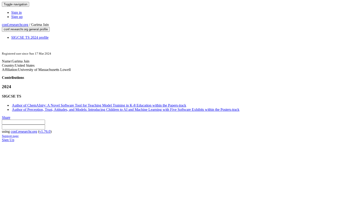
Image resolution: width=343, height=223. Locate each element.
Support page (10, 136)
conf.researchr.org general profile (26, 29)
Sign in (16, 12)
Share (6, 117)
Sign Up (8, 140)
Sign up (17, 17)
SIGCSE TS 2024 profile (30, 37)
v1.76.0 (44, 131)
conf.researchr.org (15, 25)
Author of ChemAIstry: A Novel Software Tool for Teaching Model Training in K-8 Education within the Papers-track (99, 105)
